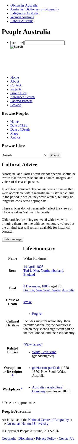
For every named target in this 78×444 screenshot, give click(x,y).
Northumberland (52, 270)
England (29, 274)
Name (14, 121)
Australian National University (27, 423)
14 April (29, 266)
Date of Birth (19, 125)
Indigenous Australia (24, 13)
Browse (15, 105)
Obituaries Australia (23, 5)
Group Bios (18, 93)
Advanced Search (22, 97)
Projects (15, 89)
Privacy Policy (46, 438)
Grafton (28, 290)
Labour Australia (21, 21)
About (14, 81)
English (37, 314)
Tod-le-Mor (31, 270)
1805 (39, 266)
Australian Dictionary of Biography (34, 9)
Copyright (9, 438)
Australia (68, 290)
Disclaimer (25, 438)
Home (14, 77)
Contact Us (66, 438)
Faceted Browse (21, 101)
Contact (15, 85)
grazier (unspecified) (46, 368)
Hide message (12, 239)
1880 (45, 286)
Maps (14, 133)
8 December (31, 286)
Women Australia (22, 17)
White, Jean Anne (44, 352)
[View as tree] (32, 344)
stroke (27, 302)
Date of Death (20, 129)
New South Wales (48, 290)
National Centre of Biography (48, 420)
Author (15, 137)
